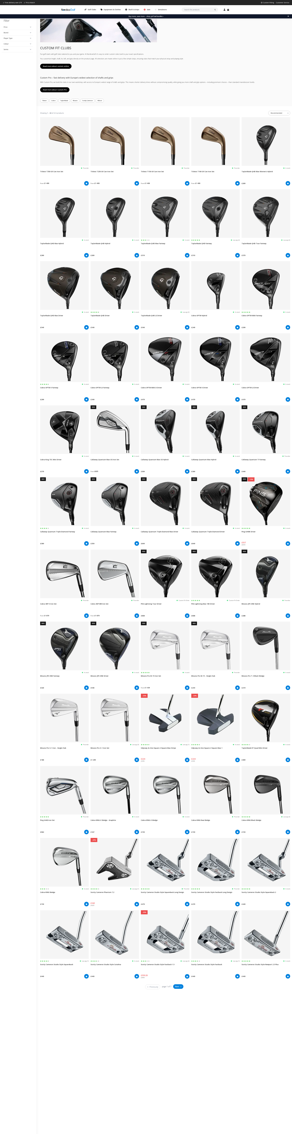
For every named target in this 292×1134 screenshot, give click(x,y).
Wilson (100, 101)
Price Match (30, 2)
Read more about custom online (56, 66)
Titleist (44, 101)
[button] (17, 27)
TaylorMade (64, 101)
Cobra (53, 101)
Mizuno (75, 101)
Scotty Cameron (87, 101)
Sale (148, 9)
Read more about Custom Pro (55, 90)
